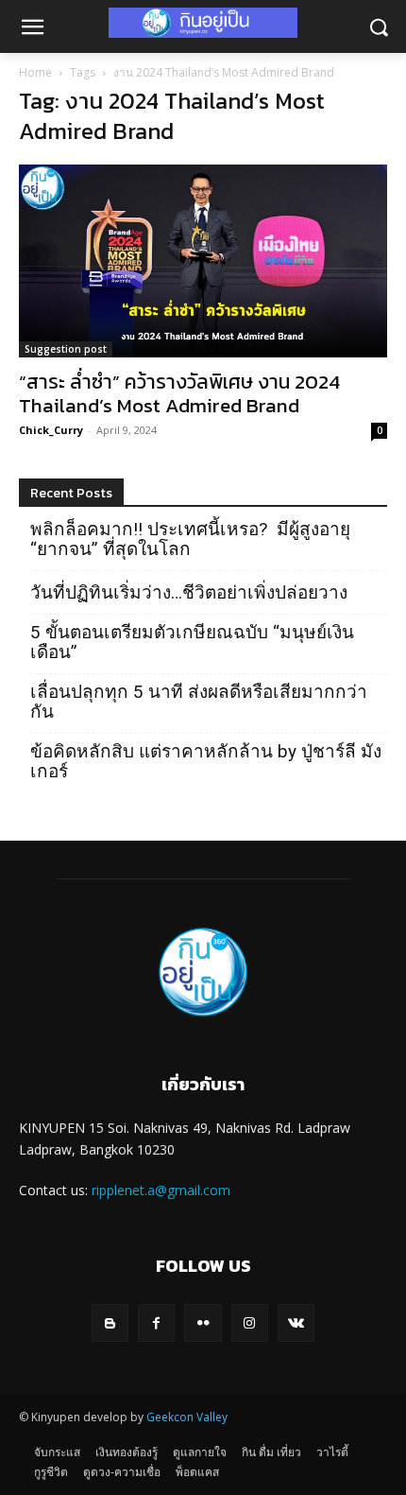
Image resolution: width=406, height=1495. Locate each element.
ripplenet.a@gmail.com (161, 1190)
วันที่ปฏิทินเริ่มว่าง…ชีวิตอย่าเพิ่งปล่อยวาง (188, 592)
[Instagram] (249, 1322)
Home (35, 72)
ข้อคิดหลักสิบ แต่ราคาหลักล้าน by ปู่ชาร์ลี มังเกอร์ (205, 761)
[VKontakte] (296, 1322)
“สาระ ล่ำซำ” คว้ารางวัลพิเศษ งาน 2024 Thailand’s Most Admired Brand (179, 393)
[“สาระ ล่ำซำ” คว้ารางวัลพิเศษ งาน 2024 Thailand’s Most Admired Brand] (203, 261)
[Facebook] (156, 1322)
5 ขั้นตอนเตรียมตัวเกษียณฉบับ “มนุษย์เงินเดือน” (192, 642)
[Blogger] (110, 1322)
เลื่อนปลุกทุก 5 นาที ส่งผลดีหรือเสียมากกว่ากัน (198, 701)
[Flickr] (202, 1322)
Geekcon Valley (187, 1417)
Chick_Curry (51, 430)
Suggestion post (66, 349)
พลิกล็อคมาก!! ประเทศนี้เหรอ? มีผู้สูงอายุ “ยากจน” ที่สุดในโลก (190, 539)
